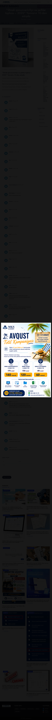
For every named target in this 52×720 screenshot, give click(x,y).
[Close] (51, 323)
